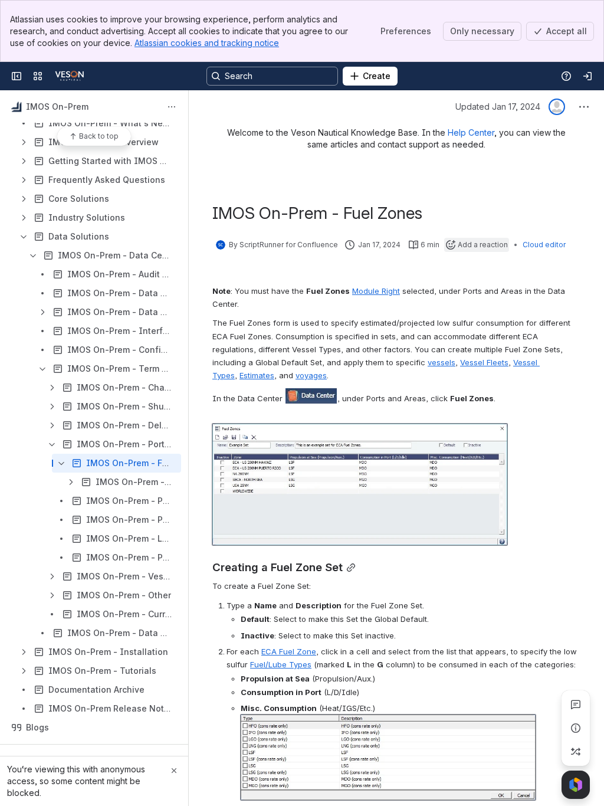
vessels (441, 362)
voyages (311, 375)
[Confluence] (69, 76)
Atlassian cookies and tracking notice (206, 43)
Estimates (256, 375)
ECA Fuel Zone (288, 651)
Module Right (376, 291)
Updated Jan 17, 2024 (497, 106)
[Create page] (575, 751)
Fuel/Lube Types (280, 664)
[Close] (174, 771)
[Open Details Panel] (575, 728)
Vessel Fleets (484, 362)
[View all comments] (575, 704)
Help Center (471, 132)
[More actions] (172, 107)
